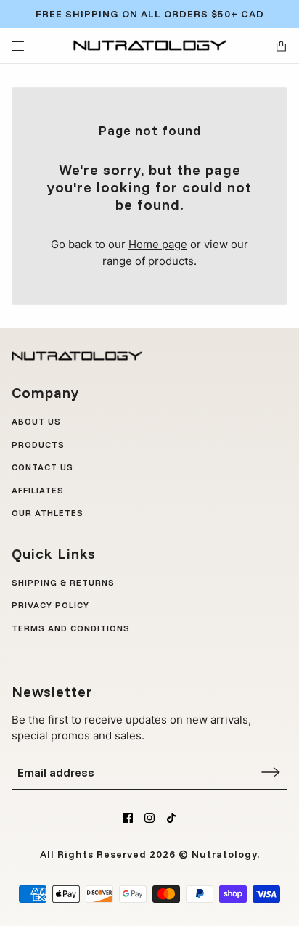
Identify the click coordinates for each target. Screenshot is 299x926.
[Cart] (281, 46)
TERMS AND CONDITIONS (71, 628)
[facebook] (128, 818)
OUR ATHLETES (47, 512)
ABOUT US (36, 421)
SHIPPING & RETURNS (63, 582)
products (171, 261)
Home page (157, 244)
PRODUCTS (38, 444)
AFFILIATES (38, 490)
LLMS (24, 650)
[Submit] (270, 772)
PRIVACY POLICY (50, 604)
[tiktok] (171, 818)
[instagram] (149, 818)
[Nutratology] (149, 45)
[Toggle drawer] (18, 46)
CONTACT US (42, 467)
